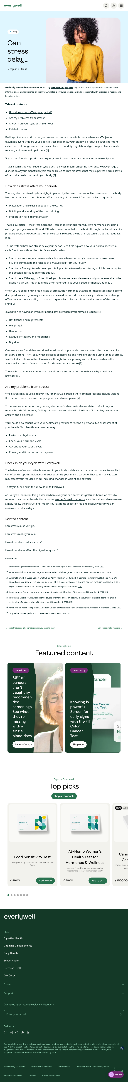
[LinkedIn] (11, 1033)
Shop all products (64, 796)
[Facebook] (17, 1033)
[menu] (121, 5)
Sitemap (32, 1075)
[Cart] (114, 5)
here (68, 1047)
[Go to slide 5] (21, 895)
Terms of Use (64, 1066)
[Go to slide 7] (27, 895)
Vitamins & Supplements (18, 945)
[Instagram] (5, 1033)
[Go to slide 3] (15, 895)
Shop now (78, 744)
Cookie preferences (51, 1075)
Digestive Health (13, 938)
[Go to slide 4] (18, 895)
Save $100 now (23, 744)
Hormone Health (13, 968)
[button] (120, 1014)
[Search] (106, 5)
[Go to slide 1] (8, 895)
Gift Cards (9, 975)
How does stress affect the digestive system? (31, 550)
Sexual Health (11, 960)
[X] (28, 1033)
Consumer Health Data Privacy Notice (92, 1066)
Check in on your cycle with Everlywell (31, 123)
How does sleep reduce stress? (23, 542)
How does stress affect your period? (30, 112)
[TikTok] (22, 1033)
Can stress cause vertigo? (20, 526)
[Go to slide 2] (11, 895)
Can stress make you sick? (20, 534)
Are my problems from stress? (27, 118)
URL (101, 566)
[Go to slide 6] (24, 895)
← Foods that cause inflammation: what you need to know (30, 628)
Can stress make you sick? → (110, 628)
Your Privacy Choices (13, 1075)
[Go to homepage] (13, 5)
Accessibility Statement (14, 1066)
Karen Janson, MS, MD (62, 87)
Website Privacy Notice (41, 1066)
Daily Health (11, 953)
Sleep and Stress (17, 69)
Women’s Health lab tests (70, 499)
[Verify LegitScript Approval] (122, 1048)
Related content (18, 129)
